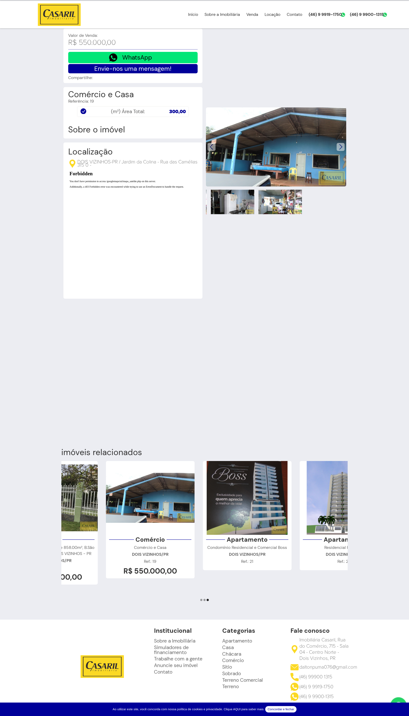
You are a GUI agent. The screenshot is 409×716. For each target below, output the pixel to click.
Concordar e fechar (281, 709)
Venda (252, 14)
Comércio (233, 660)
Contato (294, 14)
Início (193, 14)
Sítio (227, 667)
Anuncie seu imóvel (176, 665)
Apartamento (237, 641)
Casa (228, 647)
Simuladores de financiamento (171, 650)
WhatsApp (137, 57)
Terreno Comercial (242, 680)
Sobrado (231, 673)
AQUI (237, 709)
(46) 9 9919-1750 (325, 14)
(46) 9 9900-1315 (367, 14)
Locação (272, 14)
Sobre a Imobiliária (222, 14)
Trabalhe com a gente (178, 659)
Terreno (230, 686)
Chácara (231, 654)
